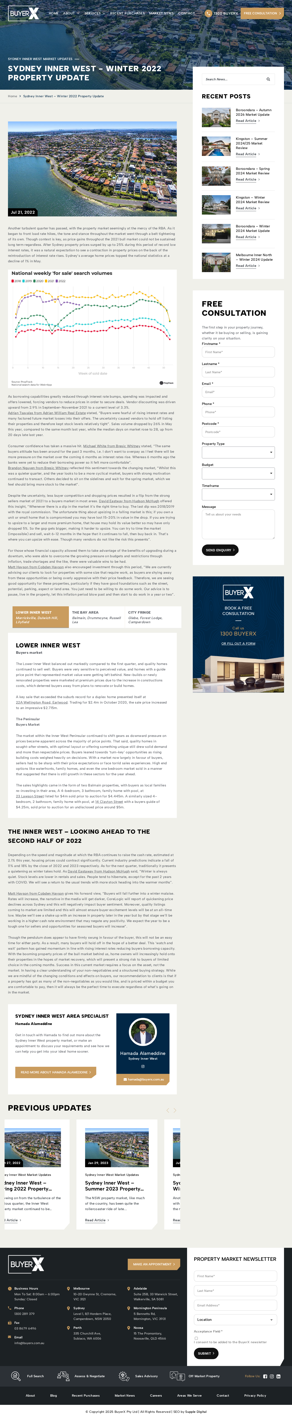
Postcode (210, 424)
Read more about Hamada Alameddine (54, 1072)
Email (207, 384)
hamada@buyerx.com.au (146, 1079)
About (69, 13)
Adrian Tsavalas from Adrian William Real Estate (47, 413)
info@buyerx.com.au (29, 1343)
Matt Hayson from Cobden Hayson (36, 567)
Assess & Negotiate (90, 1376)
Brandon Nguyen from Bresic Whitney (38, 468)
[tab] (41, 617)
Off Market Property (204, 1376)
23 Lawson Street (30, 796)
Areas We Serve (189, 1396)
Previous (169, 1110)
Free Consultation (260, 13)
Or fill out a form (238, 644)
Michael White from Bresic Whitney (111, 446)
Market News (161, 13)
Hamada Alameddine (142, 1053)
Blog (53, 1396)
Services (93, 13)
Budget (207, 465)
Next (174, 1110)
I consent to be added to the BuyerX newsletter (230, 1342)
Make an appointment (152, 1264)
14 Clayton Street (109, 802)
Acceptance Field (208, 1331)
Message (209, 507)
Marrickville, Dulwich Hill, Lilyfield (37, 620)
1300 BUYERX (226, 13)
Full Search (35, 1376)
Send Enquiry (218, 550)
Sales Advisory (146, 1376)
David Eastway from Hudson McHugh (129, 501)
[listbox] (238, 452)
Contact (186, 13)
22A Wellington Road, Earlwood (42, 702)
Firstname (211, 344)
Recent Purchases (127, 13)
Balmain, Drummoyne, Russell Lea (96, 620)
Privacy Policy (255, 1396)
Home (54, 13)
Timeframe (210, 486)
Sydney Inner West (142, 1059)
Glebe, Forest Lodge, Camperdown (145, 620)
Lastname (211, 364)
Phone (208, 404)
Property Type (213, 444)
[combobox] (238, 473)
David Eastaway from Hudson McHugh (99, 871)
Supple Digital (195, 1412)
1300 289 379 (24, 1314)
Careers (156, 1396)
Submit (204, 1353)
